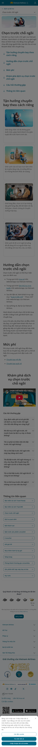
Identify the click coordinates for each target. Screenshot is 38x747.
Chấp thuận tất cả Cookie (19, 743)
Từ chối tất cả (19, 739)
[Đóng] (35, 718)
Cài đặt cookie (19, 734)
